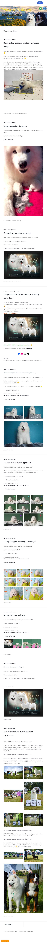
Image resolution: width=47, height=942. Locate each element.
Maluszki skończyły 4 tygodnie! (17, 462)
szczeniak (34, 360)
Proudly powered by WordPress (10, 931)
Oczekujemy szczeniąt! (13, 667)
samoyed (20, 113)
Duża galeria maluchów (12, 390)
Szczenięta (10, 39)
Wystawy (12, 728)
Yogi (14, 39)
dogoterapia (15, 113)
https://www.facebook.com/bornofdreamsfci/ (16, 395)
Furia (8, 728)
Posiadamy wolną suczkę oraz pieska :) (20, 373)
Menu (40, 2)
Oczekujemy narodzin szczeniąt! (18, 233)
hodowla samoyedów (17, 360)
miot (23, 360)
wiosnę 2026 (36, 62)
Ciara (5, 39)
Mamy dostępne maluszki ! (15, 615)
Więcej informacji (8, 139)
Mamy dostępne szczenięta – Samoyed (20, 541)
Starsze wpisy (9, 924)
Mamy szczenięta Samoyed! (15, 126)
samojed (26, 360)
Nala (8, 291)
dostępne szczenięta (8, 360)
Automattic (30, 931)
